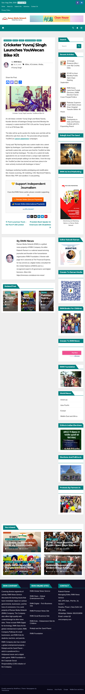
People (63, 561)
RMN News (17, 62)
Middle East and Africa (68, 416)
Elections (18, 561)
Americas (64, 400)
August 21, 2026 (53, 548)
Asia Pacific (7, 40)
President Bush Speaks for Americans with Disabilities (40, 223)
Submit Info (18, 6)
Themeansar (5, 690)
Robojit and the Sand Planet (40, 628)
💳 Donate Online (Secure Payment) (28, 199)
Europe (63, 411)
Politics (26, 292)
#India (40, 64)
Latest (17, 539)
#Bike (27, 64)
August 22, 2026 (12, 548)
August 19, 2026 (12, 571)
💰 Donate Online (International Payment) (28, 204)
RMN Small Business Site (39, 616)
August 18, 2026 (53, 571)
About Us (10, 6)
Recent (15, 40)
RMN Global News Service (40, 591)
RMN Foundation (36, 633)
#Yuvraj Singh (16, 68)
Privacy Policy (6, 10)
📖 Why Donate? (28, 209)
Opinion (8, 292)
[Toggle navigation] (81, 28)
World (39, 40)
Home (3, 6)
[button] (73, 28)
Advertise (26, 6)
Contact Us (34, 6)
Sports (21, 40)
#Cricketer (34, 64)
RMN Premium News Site (39, 611)
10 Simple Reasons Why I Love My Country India (20, 544)
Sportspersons (30, 40)
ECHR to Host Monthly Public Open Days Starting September (62, 545)
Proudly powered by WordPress (11, 688)
